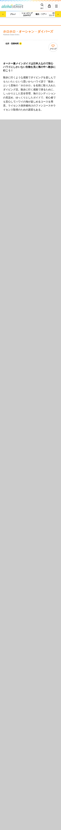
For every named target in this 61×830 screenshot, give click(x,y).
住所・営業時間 (12, 43)
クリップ (53, 49)
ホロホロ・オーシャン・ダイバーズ (28, 31)
